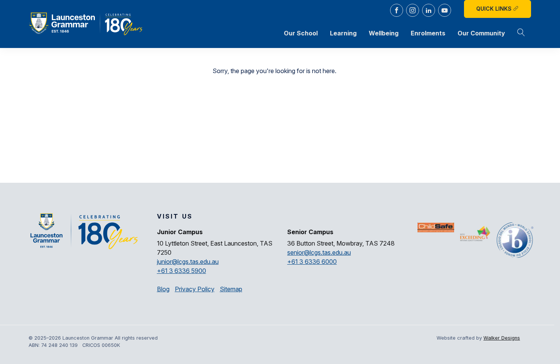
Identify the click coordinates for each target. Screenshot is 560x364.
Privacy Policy (194, 289)
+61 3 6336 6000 (312, 261)
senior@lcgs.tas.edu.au (319, 252)
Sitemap (231, 289)
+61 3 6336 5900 (181, 271)
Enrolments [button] (428, 33)
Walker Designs (501, 338)
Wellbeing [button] (383, 33)
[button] (521, 33)
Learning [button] (343, 33)
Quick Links (494, 8)
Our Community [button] (481, 33)
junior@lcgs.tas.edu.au (188, 261)
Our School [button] (301, 33)
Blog (163, 289)
